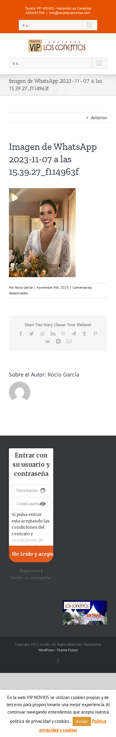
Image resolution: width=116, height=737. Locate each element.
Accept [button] (81, 721)
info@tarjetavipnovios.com (69, 12)
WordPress (46, 650)
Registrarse (30, 570)
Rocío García (24, 287)
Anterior (99, 117)
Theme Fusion (67, 650)
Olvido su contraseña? (31, 577)
